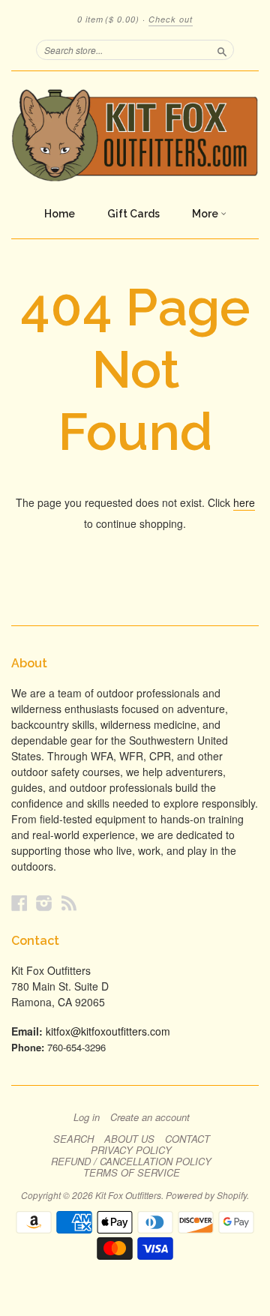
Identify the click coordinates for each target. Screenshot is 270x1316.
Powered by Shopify (206, 1195)
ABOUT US (129, 1139)
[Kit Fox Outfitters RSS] (69, 902)
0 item (108, 19)
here (244, 502)
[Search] (222, 49)
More (206, 214)
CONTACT (187, 1139)
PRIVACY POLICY (131, 1150)
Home (59, 214)
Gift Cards (133, 214)
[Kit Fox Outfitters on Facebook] (19, 902)
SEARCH (73, 1139)
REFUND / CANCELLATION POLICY (131, 1161)
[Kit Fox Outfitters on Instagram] (44, 902)
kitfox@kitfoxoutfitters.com (108, 1031)
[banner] (135, 135)
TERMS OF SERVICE (131, 1173)
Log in (87, 1117)
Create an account (150, 1117)
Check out (170, 19)
